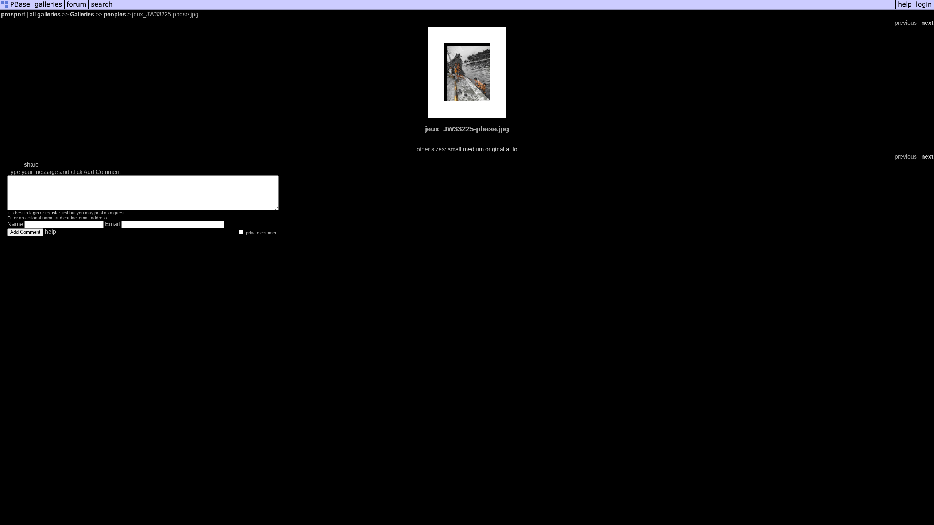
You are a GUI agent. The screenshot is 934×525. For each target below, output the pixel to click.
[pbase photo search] (102, 8)
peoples (115, 14)
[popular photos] (505, 8)
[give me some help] (904, 8)
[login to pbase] (924, 8)
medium (473, 149)
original (495, 149)
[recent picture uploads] (48, 8)
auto (511, 149)
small (455, 149)
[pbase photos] (16, 8)
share (31, 165)
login (34, 212)
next (927, 23)
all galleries (45, 14)
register (52, 212)
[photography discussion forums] (77, 8)
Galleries (82, 14)
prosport (13, 14)
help (50, 232)
